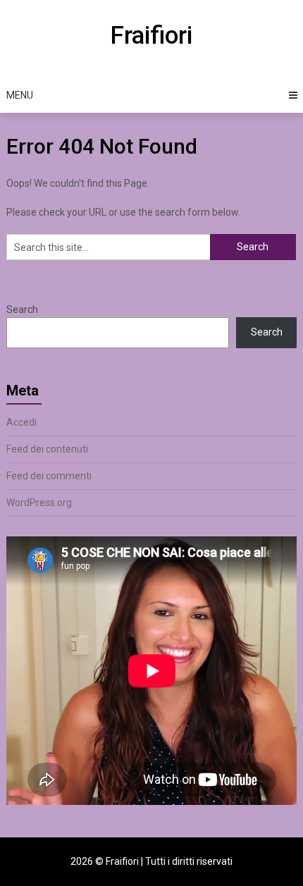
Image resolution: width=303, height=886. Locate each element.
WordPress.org (39, 502)
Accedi (21, 422)
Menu (19, 95)
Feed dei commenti (49, 475)
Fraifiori (151, 35)
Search (22, 309)
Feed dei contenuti (47, 449)
